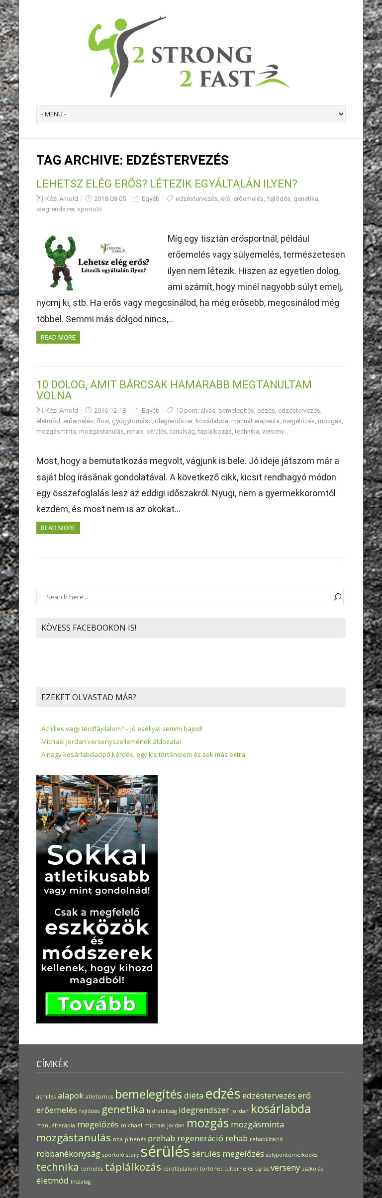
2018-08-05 (110, 198)
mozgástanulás (101, 431)
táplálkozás (215, 431)
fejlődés (278, 198)
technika (247, 431)
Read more (58, 337)
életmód (48, 421)
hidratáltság (162, 1110)
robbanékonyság (68, 1153)
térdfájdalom (180, 1168)
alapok (71, 1095)
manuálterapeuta (255, 421)
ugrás (262, 1168)
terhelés (92, 1168)
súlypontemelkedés (291, 1154)
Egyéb (151, 198)
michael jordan (164, 1125)
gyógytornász (132, 421)
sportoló (89, 209)
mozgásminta (56, 431)
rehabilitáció (266, 1139)
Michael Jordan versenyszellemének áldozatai (111, 741)
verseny (273, 431)
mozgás (330, 421)
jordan (240, 1110)
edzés (266, 410)
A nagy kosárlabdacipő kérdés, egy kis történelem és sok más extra (143, 754)
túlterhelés (238, 1168)
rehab (135, 431)
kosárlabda (211, 421)
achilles (46, 1096)
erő (225, 198)
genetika (305, 198)
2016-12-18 (110, 410)
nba (118, 1139)
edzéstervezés (197, 198)
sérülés (156, 431)
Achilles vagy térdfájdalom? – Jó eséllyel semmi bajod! (121, 728)
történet (211, 1168)
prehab (161, 1138)
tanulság (182, 431)
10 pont (186, 410)
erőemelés (248, 198)
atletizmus (99, 1096)
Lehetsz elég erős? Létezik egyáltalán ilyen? (166, 184)
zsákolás (312, 1168)
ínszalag (81, 1181)
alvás (207, 410)
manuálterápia (55, 1125)
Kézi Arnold (61, 198)
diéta (193, 1095)
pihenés (135, 1139)
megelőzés (299, 421)
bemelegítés (236, 410)
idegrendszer (55, 209)
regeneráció (200, 1138)
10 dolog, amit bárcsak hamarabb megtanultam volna (174, 390)
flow (102, 421)
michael (131, 1125)
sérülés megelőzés (228, 1153)
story (132, 1154)
